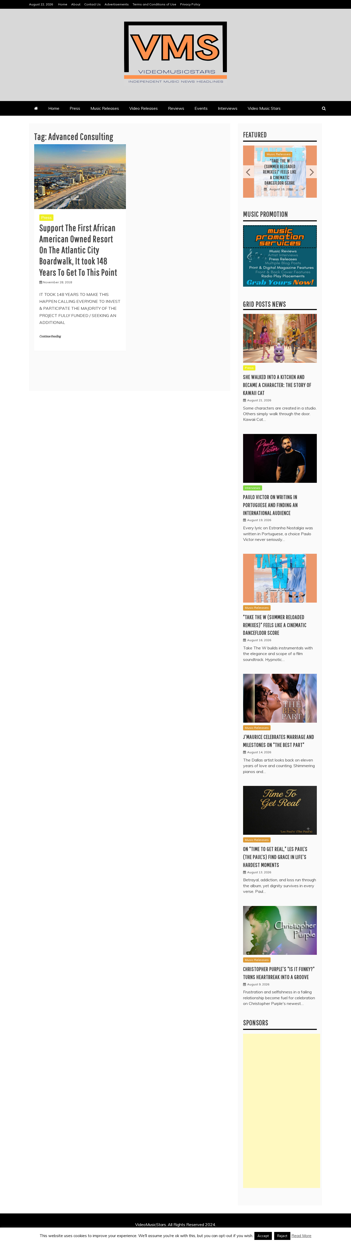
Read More (301, 1235)
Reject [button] (282, 1236)
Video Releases (143, 108)
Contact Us (92, 4)
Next (311, 171)
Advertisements (117, 4)
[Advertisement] (281, 1111)
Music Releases (104, 108)
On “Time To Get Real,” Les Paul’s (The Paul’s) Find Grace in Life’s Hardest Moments (275, 857)
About (75, 4)
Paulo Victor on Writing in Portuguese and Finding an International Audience (270, 505)
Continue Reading (50, 336)
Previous (248, 171)
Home (62, 4)
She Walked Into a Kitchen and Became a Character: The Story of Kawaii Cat (277, 385)
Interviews (227, 108)
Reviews (176, 108)
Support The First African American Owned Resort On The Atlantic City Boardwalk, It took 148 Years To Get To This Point (78, 249)
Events (201, 108)
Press (75, 108)
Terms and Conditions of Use (154, 4)
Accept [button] (263, 1236)
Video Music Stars (264, 108)
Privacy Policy (190, 4)
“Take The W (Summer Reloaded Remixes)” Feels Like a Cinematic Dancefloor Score (280, 172)
